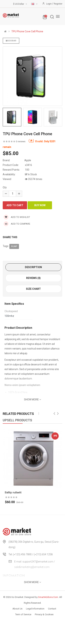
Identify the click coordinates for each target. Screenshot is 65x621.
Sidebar (12, 41)
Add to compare (20, 223)
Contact (52, 608)
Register (58, 4)
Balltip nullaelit (13, 492)
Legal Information (35, 608)
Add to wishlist (20, 217)
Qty (5, 187)
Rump (14, 246)
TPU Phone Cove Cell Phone (27, 31)
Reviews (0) (33, 278)
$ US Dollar (19, 4)
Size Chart (33, 288)
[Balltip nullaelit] (32, 458)
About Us (17, 608)
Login (49, 4)
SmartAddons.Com (48, 597)
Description (33, 267)
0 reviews (20, 141)
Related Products (18, 414)
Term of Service (23, 614)
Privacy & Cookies (44, 614)
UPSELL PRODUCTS (17, 420)
